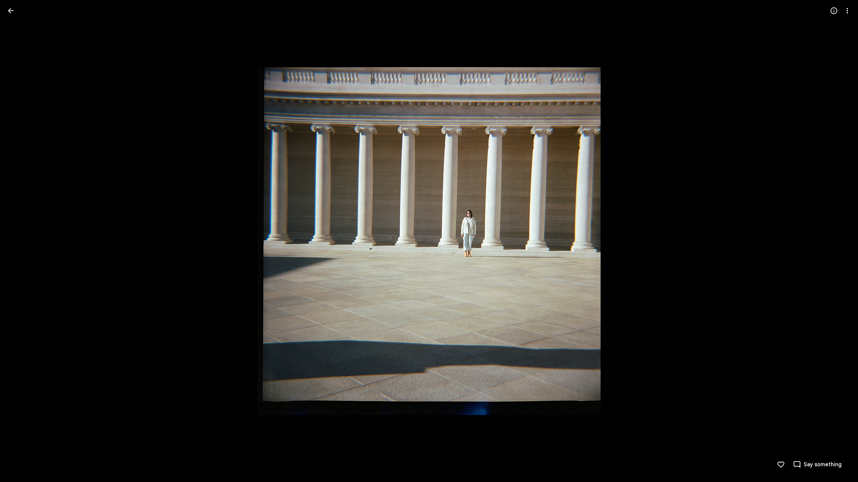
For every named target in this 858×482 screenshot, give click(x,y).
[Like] (781, 465)
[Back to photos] (11, 11)
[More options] (847, 10)
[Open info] (834, 10)
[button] (18, 241)
